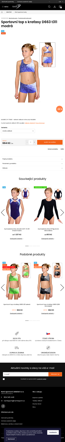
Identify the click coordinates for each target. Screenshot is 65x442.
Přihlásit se (55, 374)
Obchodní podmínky (8, 2)
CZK (60, 2)
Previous (2, 212)
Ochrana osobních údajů (24, 2)
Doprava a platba (37, 397)
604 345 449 (9, 397)
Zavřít (11, 148)
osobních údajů (41, 379)
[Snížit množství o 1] (27, 142)
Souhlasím (53, 432)
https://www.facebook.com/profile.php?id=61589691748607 (3, 406)
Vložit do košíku (50, 142)
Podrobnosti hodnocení (24, 18)
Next (62, 212)
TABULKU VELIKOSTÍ (30, 123)
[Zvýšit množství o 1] (34, 142)
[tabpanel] (16, 214)
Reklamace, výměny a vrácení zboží (11, 424)
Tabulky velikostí (37, 401)
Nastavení (11, 439)
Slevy (34, 407)
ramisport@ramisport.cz (14, 401)
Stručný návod (36, 404)
